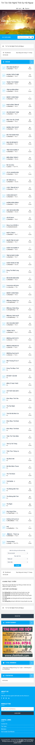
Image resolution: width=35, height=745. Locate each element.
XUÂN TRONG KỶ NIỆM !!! (14, 263)
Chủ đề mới (8, 52)
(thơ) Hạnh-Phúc (11, 511)
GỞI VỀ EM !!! (10, 217)
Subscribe (17, 713)
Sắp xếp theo (17, 556)
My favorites (10, 165)
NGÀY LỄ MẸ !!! (11, 233)
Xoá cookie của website (7, 731)
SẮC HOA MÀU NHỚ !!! (13, 323)
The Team (4, 726)
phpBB (20, 741)
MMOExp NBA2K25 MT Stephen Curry (18, 346)
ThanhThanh (11, 513)
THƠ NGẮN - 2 (11, 481)
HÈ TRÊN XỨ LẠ (11, 180)
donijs (9, 543)
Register (27, 8)
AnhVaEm (10, 535)
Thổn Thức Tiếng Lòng (13, 451)
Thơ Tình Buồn (11, 474)
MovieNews (11, 520)
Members (3, 729)
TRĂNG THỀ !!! (11, 330)
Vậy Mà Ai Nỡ (10, 458)
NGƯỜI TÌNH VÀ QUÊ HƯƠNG (15, 240)
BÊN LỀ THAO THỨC (12, 383)
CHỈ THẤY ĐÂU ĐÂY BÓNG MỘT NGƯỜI (18, 391)
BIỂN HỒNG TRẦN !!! (12, 157)
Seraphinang (11, 302)
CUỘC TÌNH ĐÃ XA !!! (13, 187)
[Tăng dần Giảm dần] (17, 562)
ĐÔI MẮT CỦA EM (12, 376)
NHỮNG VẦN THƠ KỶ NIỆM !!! (15, 127)
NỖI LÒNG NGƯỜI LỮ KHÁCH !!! (15, 67)
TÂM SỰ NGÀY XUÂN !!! (13, 255)
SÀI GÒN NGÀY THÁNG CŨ (14, 112)
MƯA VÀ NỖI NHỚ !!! (12, 142)
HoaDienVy (11, 528)
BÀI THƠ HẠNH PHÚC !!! (13, 135)
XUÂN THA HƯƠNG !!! (13, 248)
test (8, 526)
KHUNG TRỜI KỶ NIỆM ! (13, 74)
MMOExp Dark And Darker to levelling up (18, 353)
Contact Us (4, 724)
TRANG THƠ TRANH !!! (13, 82)
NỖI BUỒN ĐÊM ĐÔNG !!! (14, 278)
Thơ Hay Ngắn (11, 406)
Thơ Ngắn (9, 504)
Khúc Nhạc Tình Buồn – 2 (14, 421)
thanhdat (10, 68)
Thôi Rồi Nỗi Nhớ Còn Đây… (15, 413)
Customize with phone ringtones (16, 285)
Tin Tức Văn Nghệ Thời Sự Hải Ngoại (17, 3)
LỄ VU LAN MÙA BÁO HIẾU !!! (15, 172)
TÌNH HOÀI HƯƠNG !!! (13, 150)
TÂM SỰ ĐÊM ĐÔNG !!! (13, 89)
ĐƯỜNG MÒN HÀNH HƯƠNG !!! (15, 202)
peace (9, 166)
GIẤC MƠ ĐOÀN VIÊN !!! (13, 210)
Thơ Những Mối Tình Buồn (14, 496)
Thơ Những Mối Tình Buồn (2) (15, 489)
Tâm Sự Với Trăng (12, 443)
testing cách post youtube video (16, 519)
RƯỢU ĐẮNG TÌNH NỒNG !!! (14, 104)
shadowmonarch (12, 227)
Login (19, 8)
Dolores (10, 340)
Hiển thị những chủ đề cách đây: (17, 550)
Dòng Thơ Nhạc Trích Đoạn (15, 368)
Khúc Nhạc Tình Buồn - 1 (14, 428)
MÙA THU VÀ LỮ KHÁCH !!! (14, 120)
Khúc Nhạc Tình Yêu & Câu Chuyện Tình (18, 398)
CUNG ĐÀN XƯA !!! (12, 195)
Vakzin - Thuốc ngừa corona (16, 534)
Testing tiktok (11, 541)
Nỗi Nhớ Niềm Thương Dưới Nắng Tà (17, 466)
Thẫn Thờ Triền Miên (13, 436)
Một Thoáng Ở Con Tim (13, 361)
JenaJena (10, 287)
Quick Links (7, 37)
